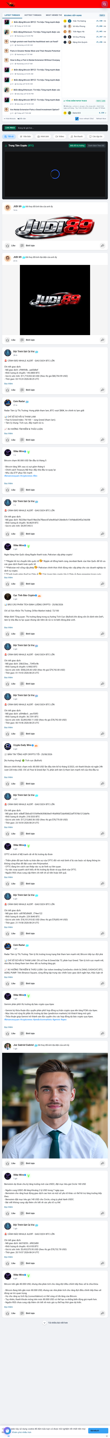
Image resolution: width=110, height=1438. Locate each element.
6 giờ (15, 849)
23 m (15, 261)
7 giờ (15, 949)
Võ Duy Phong (79, 37)
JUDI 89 (17, 206)
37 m (15, 405)
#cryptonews (26, 476)
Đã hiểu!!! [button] (95, 1431)
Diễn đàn (22, 119)
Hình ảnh (44, 136)
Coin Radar (19, 401)
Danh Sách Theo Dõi (96, 146)
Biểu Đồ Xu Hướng (77, 146)
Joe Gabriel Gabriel (23, 1045)
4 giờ (15, 749)
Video (61, 136)
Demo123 (77, 113)
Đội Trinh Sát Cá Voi (23, 351)
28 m (15, 355)
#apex (63, 1019)
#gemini (56, 1019)
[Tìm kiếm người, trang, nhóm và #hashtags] (105, 4)
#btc (35, 476)
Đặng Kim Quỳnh (80, 42)
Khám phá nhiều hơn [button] (21, 1432)
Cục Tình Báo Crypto (24, 595)
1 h (14, 455)
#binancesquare (12, 476)
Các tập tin (97, 136)
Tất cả (10, 136)
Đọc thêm (8, 383)
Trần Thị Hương (79, 21)
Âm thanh (78, 136)
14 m (15, 210)
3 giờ (15, 699)
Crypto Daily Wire (22, 745)
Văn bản (27, 136)
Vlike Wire (18, 451)
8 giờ (15, 1279)
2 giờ (15, 549)
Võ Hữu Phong (79, 26)
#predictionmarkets (42, 1019)
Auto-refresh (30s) (86, 119)
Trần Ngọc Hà (78, 32)
